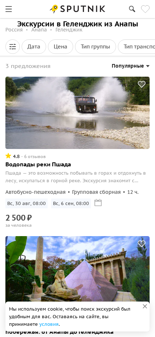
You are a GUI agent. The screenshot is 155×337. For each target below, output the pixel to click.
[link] (8, 9)
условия (49, 324)
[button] (12, 46)
